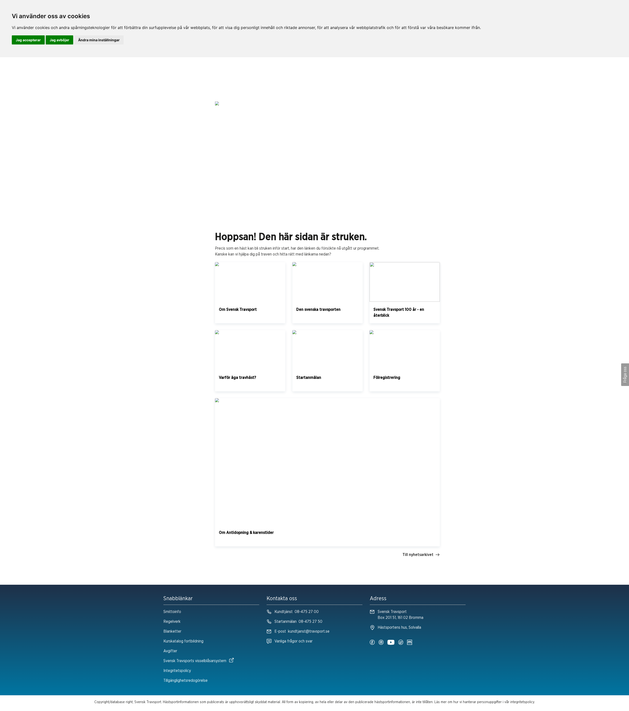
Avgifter (170, 651)
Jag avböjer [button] (59, 40)
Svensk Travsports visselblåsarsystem (194, 661)
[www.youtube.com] (390, 642)
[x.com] (400, 642)
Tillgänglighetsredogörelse (185, 681)
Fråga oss (625, 375)
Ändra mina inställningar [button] (99, 40)
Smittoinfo (172, 612)
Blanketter (172, 631)
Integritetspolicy (177, 671)
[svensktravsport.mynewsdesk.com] (409, 642)
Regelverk (172, 622)
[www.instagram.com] (381, 642)
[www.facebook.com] (372, 642)
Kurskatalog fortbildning (183, 641)
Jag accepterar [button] (28, 40)
